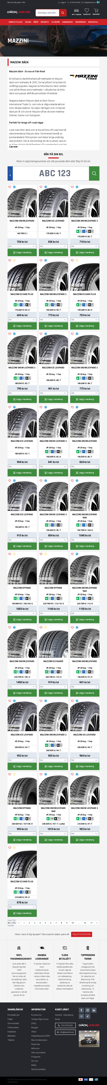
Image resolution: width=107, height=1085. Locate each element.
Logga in (63, 2)
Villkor (33, 1032)
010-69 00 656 (75, 2)
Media (33, 1065)
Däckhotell (93, 22)
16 (85, 923)
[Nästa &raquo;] (96, 922)
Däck (36, 22)
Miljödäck (12, 1036)
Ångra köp (35, 1044)
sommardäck (52, 144)
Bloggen (34, 1027)
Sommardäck (13, 1023)
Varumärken (80, 22)
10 (73, 923)
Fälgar (28, 22)
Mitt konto (35, 1048)
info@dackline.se (90, 2)
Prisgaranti (35, 1057)
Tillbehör (55, 22)
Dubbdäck (12, 1032)
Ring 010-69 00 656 (82, 934)
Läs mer (13, 146)
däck (11, 93)
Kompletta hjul (16, 22)
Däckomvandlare (38, 1069)
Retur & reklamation (39, 1040)
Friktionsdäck (13, 1027)
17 (91, 923)
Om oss (34, 1061)
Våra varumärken (38, 1053)
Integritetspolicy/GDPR (40, 1036)
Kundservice (67, 22)
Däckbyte (45, 22)
